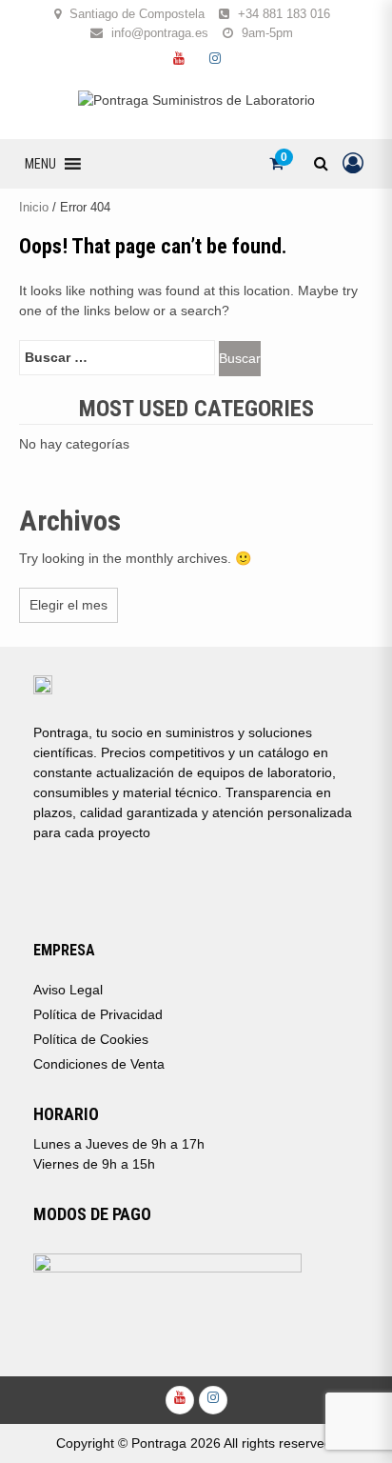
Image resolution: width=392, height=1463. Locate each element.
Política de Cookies (90, 1039)
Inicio (34, 207)
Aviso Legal (68, 989)
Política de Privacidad (98, 1014)
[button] (40, 164)
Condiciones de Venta (99, 1064)
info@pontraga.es (159, 33)
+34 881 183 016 (284, 14)
